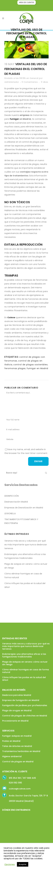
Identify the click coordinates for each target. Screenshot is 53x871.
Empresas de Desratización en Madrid (23, 507)
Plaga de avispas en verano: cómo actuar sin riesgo (25, 663)
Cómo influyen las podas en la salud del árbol (24, 678)
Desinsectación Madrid (16, 501)
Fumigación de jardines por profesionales (24, 705)
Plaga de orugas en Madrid (17, 710)
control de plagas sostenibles (30, 364)
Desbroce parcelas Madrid (16, 695)
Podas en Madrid (11, 741)
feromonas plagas (15, 368)
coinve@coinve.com (19, 788)
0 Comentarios (30, 82)
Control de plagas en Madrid (17, 761)
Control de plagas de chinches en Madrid (24, 715)
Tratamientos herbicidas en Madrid (21, 751)
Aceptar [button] (22, 864)
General (34, 78)
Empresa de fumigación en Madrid (20, 700)
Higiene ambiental (12, 756)
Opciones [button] (9, 864)
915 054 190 (15, 778)
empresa (24, 115)
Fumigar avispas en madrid (17, 736)
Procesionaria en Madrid (15, 720)
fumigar (14, 119)
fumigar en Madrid (37, 368)
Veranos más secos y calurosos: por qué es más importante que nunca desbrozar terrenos (25, 544)
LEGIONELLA (10, 513)
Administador (11, 82)
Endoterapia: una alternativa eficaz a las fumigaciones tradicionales (24, 655)
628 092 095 (15, 782)
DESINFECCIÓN (11, 495)
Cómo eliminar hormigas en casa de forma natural (25, 671)
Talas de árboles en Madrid (17, 746)
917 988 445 (29, 778)
